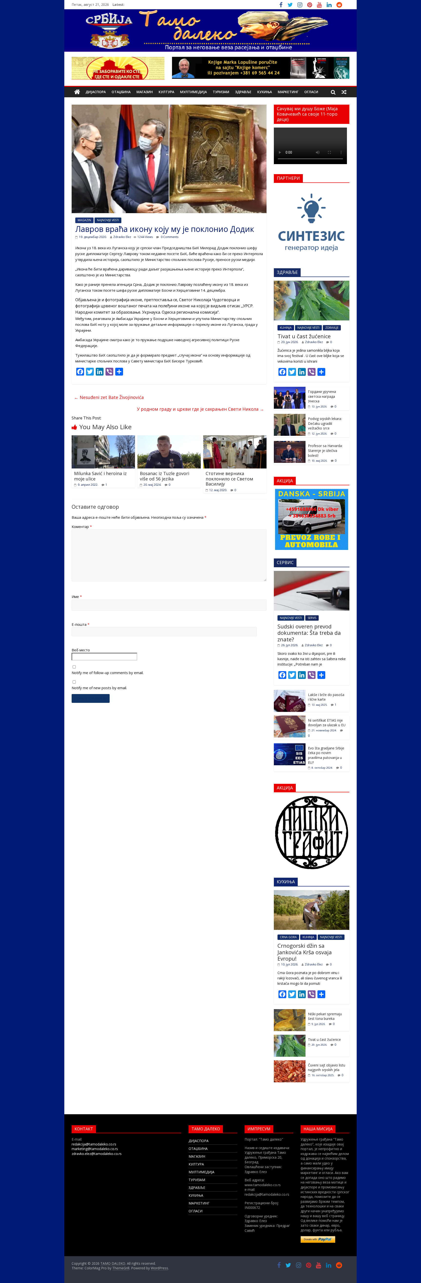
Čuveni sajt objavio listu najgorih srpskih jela (326, 1067)
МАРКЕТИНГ (288, 92)
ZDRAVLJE (331, 328)
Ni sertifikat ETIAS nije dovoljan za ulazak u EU (326, 722)
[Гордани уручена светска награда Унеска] (290, 389)
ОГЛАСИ (311, 92)
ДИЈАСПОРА (96, 92)
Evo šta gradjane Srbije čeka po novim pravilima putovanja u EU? (326, 755)
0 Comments (169, 237)
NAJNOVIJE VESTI (108, 220)
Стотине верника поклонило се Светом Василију (229, 478)
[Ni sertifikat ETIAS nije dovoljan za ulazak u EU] (290, 718)
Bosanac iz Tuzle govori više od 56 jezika (164, 476)
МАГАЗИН (144, 92)
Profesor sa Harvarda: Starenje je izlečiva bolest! (325, 450)
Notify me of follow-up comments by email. (108, 672)
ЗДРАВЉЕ (243, 92)
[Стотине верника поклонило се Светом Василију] (235, 438)
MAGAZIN (84, 220)
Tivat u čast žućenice (304, 336)
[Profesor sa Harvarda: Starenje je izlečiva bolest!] (290, 443)
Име (77, 596)
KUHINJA (286, 328)
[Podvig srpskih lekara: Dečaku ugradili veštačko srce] (290, 416)
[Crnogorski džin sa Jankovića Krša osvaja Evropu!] (311, 892)
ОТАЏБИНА (121, 92)
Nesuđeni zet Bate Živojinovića (109, 397)
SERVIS (312, 618)
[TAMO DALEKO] (77, 92)
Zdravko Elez (122, 237)
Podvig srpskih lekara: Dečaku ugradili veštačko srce (325, 423)
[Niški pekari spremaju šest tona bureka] (290, 1011)
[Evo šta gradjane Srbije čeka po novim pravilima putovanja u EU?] (290, 746)
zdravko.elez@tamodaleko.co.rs (97, 1153)
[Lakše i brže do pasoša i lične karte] (290, 692)
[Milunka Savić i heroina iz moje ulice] (103, 438)
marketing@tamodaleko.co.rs (95, 1148)
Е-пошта (80, 624)
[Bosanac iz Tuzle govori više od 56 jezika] (169, 438)
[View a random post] (344, 92)
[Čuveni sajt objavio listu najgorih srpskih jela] (290, 1063)
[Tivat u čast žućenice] (311, 283)
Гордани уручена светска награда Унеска (322, 396)
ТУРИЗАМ (221, 92)
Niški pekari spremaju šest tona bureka (325, 1016)
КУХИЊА (264, 92)
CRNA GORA (288, 937)
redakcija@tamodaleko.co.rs (94, 1144)
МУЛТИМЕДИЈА (193, 92)
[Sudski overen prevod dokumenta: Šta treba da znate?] (311, 573)
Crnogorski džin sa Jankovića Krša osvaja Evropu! (304, 952)
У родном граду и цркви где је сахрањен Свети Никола (200, 409)
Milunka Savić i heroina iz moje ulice (100, 476)
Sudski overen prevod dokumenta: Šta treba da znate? (309, 633)
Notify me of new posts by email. (99, 687)
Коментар (82, 526)
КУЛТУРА (166, 92)
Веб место (81, 649)
